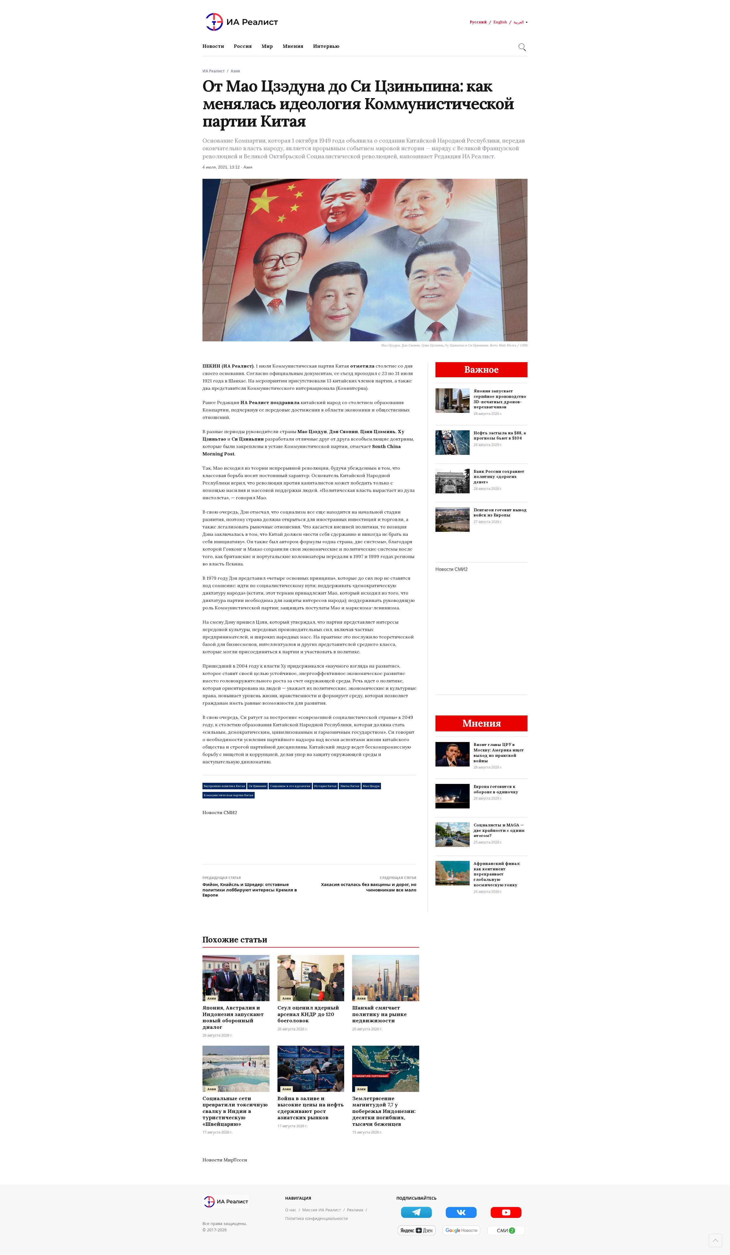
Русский (478, 22)
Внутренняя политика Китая (224, 786)
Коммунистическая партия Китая (228, 795)
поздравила (284, 402)
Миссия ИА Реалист (321, 1210)
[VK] (461, 1212)
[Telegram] (416, 1212)
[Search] (522, 46)
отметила (362, 366)
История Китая (325, 786)
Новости (213, 46)
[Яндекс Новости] (416, 1230)
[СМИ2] (506, 1230)
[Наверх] (715, 1240)
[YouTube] (506, 1212)
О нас (290, 1210)
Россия (243, 46)
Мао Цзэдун (371, 786)
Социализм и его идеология (290, 786)
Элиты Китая (349, 786)
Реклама (355, 1210)
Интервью (326, 46)
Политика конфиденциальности (316, 1218)
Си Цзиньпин (257, 786)
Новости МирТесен (224, 1160)
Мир (267, 46)
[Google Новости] (461, 1230)
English (500, 22)
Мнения (293, 46)
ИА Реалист (213, 71)
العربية (519, 22)
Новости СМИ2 (219, 812)
